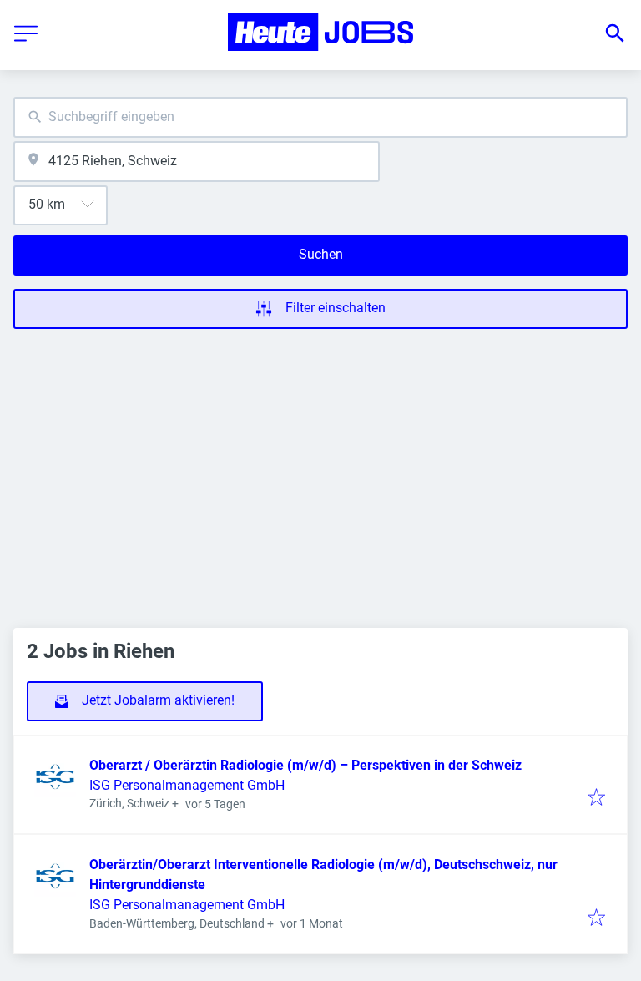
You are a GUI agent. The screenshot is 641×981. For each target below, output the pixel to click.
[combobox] (320, 117)
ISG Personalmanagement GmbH (187, 785)
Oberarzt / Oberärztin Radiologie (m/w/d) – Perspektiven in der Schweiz (305, 765)
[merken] (596, 798)
